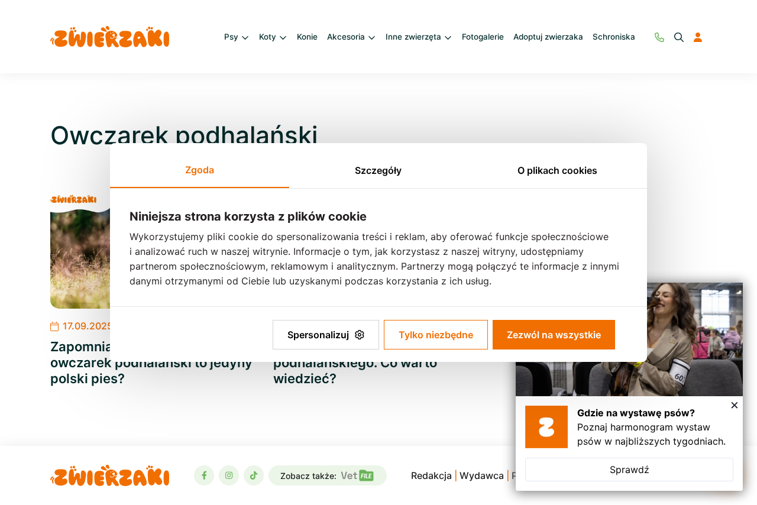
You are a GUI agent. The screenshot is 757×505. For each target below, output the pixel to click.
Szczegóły (378, 170)
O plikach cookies (557, 170)
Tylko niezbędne (436, 335)
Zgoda (199, 170)
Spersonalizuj (318, 335)
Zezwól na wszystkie (554, 335)
